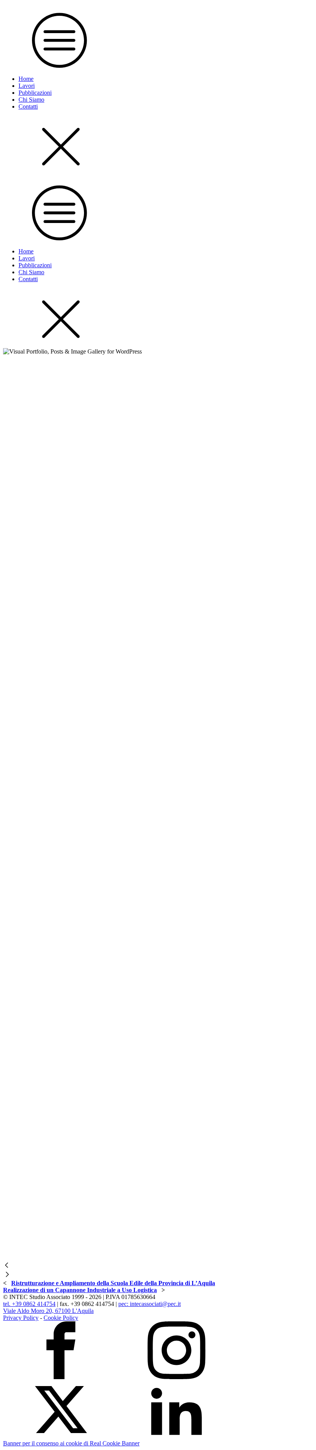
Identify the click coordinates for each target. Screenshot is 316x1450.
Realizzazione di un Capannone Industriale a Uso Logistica (80, 1290)
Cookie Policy (61, 1317)
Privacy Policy (21, 1317)
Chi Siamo (31, 99)
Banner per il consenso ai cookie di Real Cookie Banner (71, 1443)
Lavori (26, 85)
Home (26, 78)
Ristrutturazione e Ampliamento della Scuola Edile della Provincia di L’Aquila (113, 1283)
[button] (158, 1266)
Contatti (28, 106)
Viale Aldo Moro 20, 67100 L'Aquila (48, 1311)
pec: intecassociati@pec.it (149, 1304)
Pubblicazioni (35, 92)
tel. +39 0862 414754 (29, 1304)
